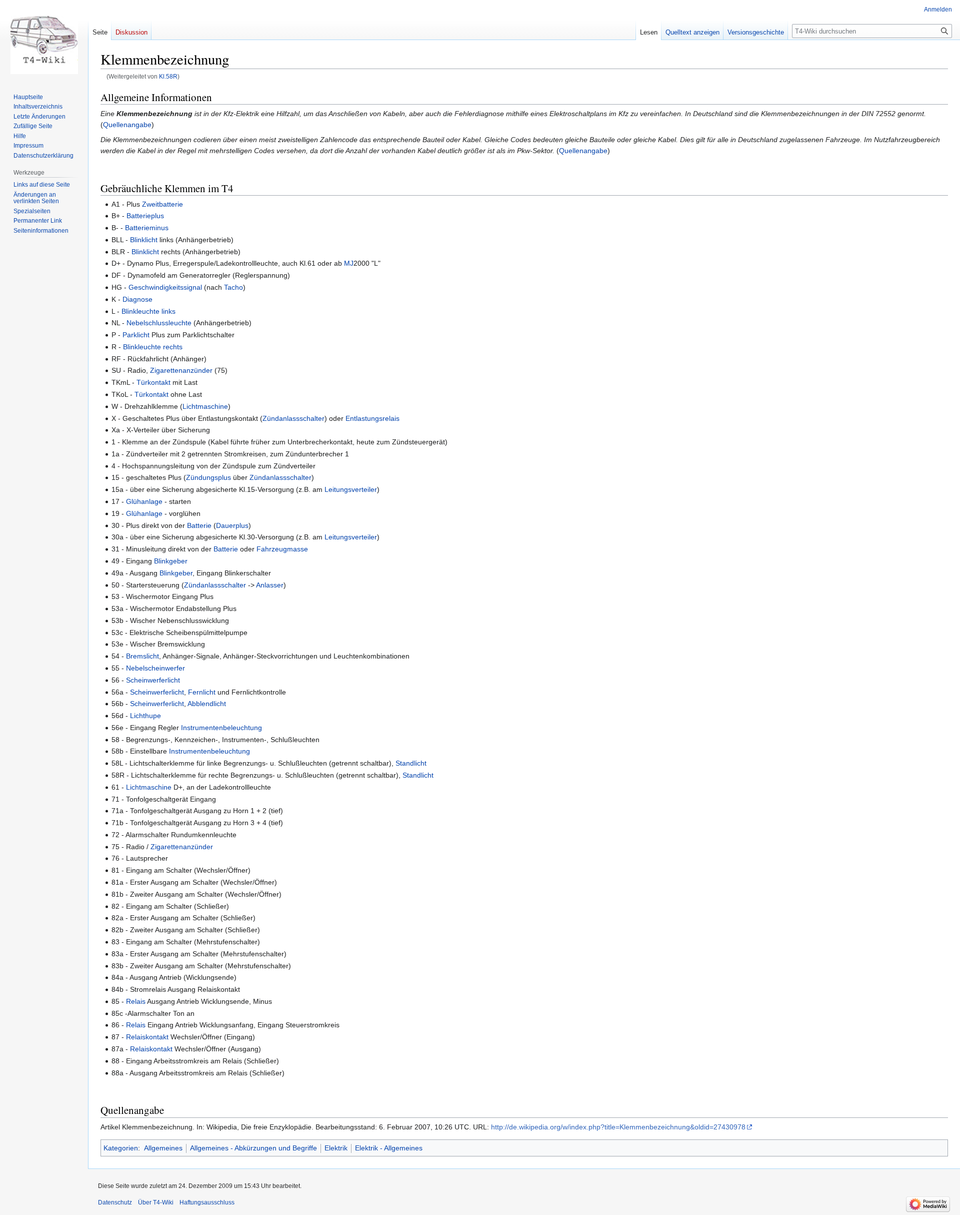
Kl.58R (168, 76)
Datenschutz (115, 1202)
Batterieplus (145, 216)
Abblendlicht (207, 704)
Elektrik (336, 1148)
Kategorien (121, 1148)
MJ (349, 263)
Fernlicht (202, 692)
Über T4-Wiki (156, 1202)
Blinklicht (144, 240)
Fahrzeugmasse (282, 549)
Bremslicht (142, 656)
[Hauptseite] (44, 40)
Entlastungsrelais (373, 418)
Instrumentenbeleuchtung (221, 728)
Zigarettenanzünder (181, 370)
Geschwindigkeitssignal (165, 287)
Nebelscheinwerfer (155, 668)
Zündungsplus (208, 477)
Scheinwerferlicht (153, 680)
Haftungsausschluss (207, 1202)
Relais (136, 1001)
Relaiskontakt (147, 1037)
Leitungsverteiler (350, 489)
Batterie (199, 525)
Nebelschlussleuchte (159, 323)
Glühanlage (144, 501)
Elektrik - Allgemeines (388, 1148)
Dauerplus (232, 525)
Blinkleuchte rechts (152, 347)
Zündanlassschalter (293, 418)
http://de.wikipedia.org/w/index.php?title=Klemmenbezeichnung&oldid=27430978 (618, 1127)
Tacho (233, 287)
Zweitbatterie (162, 204)
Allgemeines (163, 1148)
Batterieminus (146, 228)
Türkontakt (153, 382)
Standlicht (411, 763)
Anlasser (270, 585)
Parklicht (136, 335)
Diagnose (137, 299)
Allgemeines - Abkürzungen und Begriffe (253, 1148)
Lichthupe (145, 716)
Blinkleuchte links (149, 311)
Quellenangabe (127, 125)
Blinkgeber (171, 561)
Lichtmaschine (205, 406)
